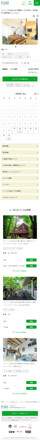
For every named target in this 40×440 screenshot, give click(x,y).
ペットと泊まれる (11, 402)
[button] (15, 46)
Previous (4, 227)
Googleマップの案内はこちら (20, 413)
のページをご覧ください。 (21, 419)
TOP (2, 402)
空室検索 (30, 4)
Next (36, 227)
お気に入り (24, 4)
